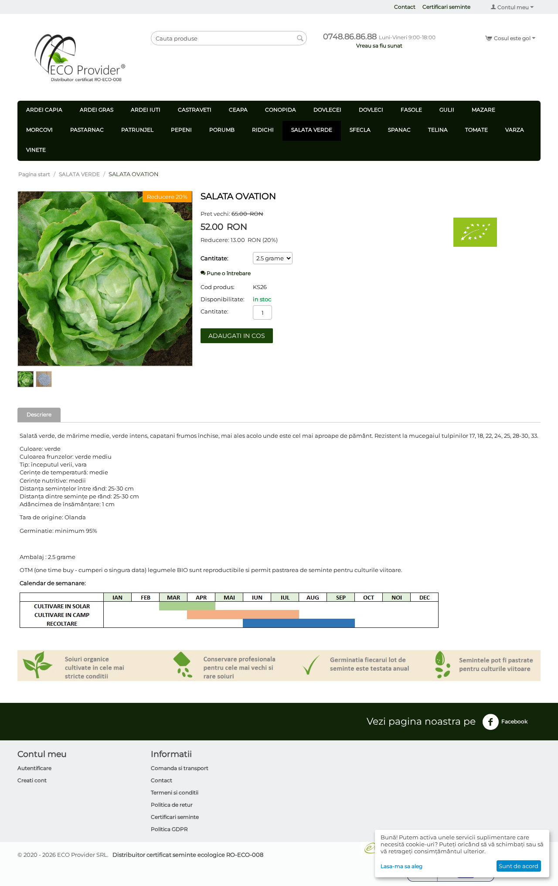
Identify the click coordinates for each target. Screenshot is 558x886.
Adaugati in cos (236, 336)
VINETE (36, 150)
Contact (404, 6)
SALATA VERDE (311, 129)
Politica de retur (172, 804)
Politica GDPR (169, 829)
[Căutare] (300, 38)
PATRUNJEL (137, 129)
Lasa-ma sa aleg (401, 866)
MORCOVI (39, 129)
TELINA (438, 129)
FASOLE (411, 109)
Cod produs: (218, 286)
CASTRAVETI (194, 109)
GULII (446, 109)
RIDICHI (263, 129)
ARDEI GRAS (96, 109)
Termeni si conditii (174, 792)
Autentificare (34, 768)
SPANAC (399, 129)
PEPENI (181, 129)
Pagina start (34, 174)
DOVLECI (371, 109)
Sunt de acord (518, 865)
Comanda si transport (179, 768)
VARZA (514, 129)
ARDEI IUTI (145, 109)
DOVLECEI (327, 109)
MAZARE (483, 109)
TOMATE (476, 129)
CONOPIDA (280, 109)
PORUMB (222, 129)
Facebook (514, 721)
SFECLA (360, 129)
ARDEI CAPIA (44, 109)
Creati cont (32, 780)
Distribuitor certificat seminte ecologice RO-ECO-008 (187, 854)
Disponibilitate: (223, 299)
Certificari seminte (446, 6)
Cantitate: (214, 258)
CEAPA (238, 109)
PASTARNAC (87, 129)
